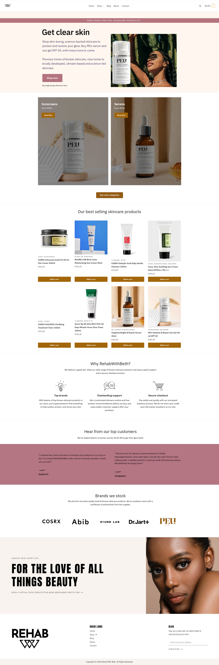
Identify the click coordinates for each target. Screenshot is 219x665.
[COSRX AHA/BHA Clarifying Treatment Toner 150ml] (54, 302)
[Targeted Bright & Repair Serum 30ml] (127, 306)
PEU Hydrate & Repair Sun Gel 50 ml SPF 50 (164, 334)
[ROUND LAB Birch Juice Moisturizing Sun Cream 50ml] (91, 237)
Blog (92, 638)
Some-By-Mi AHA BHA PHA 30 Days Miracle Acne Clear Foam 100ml (89, 327)
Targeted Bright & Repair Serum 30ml (126, 334)
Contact (93, 645)
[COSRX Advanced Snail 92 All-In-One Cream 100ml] (54, 238)
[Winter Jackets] (73, 141)
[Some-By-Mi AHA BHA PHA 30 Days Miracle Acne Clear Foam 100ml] (91, 302)
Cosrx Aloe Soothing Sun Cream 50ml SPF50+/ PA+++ (163, 268)
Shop (92, 635)
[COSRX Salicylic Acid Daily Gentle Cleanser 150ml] (127, 239)
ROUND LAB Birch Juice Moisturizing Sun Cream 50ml (88, 261)
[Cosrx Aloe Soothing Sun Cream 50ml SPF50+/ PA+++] (164, 241)
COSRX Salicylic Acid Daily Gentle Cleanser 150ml (127, 265)
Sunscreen (88, 257)
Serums (118, 330)
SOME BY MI (88, 321)
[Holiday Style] (146, 141)
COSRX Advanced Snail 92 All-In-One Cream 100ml (54, 261)
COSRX (40, 257)
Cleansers (115, 260)
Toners (46, 321)
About (92, 642)
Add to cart (54, 279)
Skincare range (160, 264)
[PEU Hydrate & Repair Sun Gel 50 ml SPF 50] (164, 306)
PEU (112, 330)
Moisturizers (49, 257)
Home (92, 631)
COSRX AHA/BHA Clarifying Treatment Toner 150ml (51, 326)
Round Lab (79, 257)
